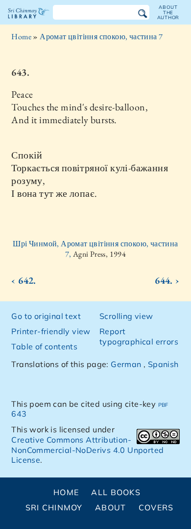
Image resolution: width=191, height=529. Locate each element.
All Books (116, 492)
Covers (156, 507)
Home (21, 36)
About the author (168, 12)
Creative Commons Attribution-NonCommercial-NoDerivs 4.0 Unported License (87, 450)
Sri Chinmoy (54, 507)
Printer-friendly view (50, 331)
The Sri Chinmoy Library (28, 21)
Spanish (163, 364)
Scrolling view (126, 316)
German (126, 364)
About (110, 507)
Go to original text (46, 316)
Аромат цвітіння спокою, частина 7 (101, 36)
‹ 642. (23, 280)
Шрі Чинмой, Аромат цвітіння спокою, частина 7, (95, 248)
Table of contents (44, 346)
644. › (167, 280)
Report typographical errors (138, 336)
